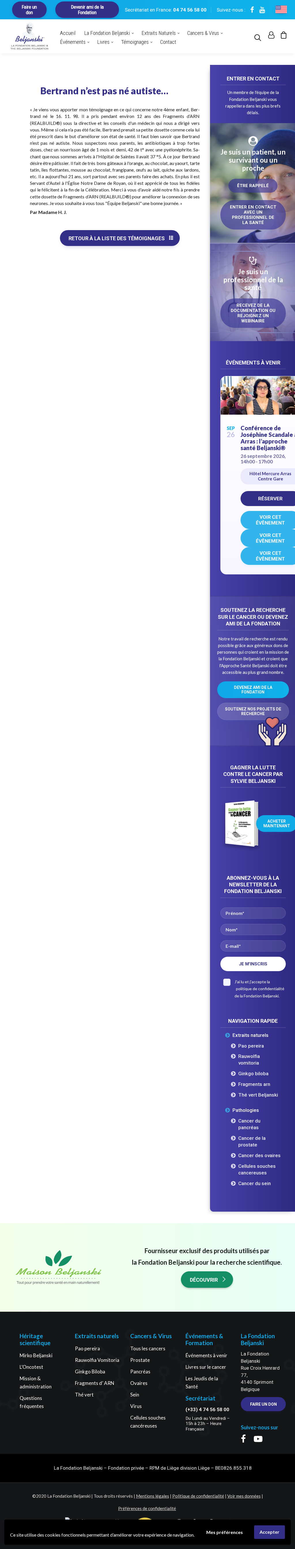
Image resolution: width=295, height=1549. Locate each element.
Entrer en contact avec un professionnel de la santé (253, 214)
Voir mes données (244, 1496)
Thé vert (84, 1395)
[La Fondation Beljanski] (29, 36)
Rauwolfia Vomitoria (97, 1360)
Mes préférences (224, 1532)
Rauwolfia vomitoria (249, 1059)
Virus (136, 1406)
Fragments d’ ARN (94, 1383)
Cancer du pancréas (249, 1124)
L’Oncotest (31, 1367)
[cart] (281, 36)
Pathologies (245, 1110)
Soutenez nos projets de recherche (253, 711)
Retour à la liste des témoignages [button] (117, 238)
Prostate (140, 1360)
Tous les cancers (147, 1348)
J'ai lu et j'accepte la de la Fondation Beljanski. (259, 988)
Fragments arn (254, 1084)
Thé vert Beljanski (258, 1095)
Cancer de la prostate (252, 1141)
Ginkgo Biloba (90, 1371)
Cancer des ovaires (259, 1155)
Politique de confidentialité (198, 1496)
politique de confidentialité (260, 988)
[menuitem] (259, 36)
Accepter (269, 1532)
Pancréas (140, 1371)
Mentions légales (152, 1496)
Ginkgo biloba (253, 1073)
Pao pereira (251, 1046)
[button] (259, 36)
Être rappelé (253, 185)
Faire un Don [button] (263, 1404)
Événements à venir (206, 1355)
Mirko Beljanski (36, 1355)
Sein (134, 1395)
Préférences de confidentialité (147, 1508)
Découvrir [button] (204, 1280)
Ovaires (139, 1383)
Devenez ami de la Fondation (253, 689)
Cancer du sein (254, 1183)
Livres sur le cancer (206, 1367)
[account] (270, 36)
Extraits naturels (250, 1035)
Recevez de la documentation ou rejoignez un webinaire (254, 313)
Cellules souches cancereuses (257, 1169)
